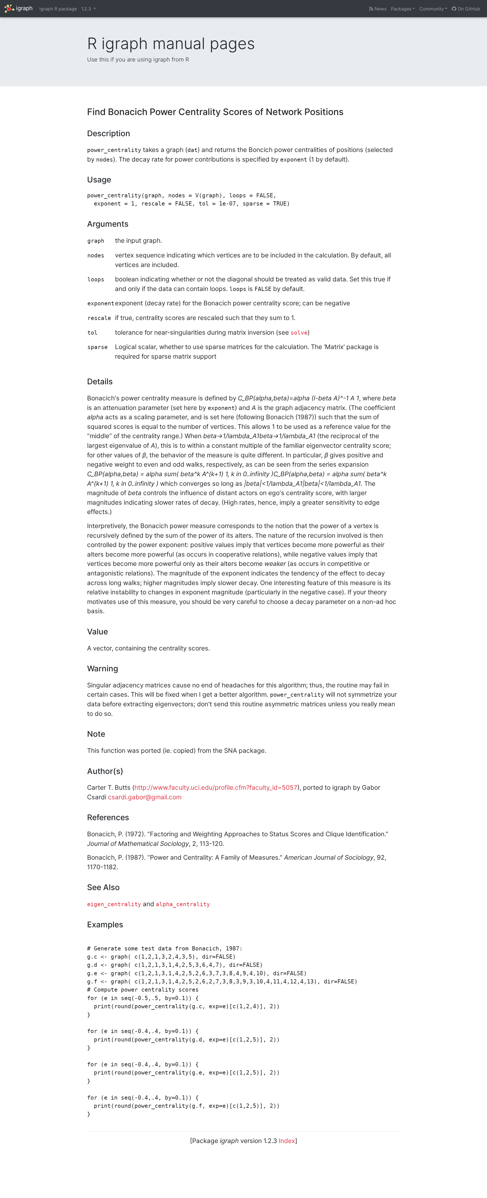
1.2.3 (86, 9)
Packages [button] (401, 9)
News (379, 9)
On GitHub (468, 9)
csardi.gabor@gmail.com (144, 797)
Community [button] (431, 9)
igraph (23, 8)
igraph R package (58, 9)
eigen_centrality (114, 904)
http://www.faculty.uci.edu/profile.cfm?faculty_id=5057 (215, 787)
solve (299, 333)
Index (287, 1140)
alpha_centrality (183, 904)
